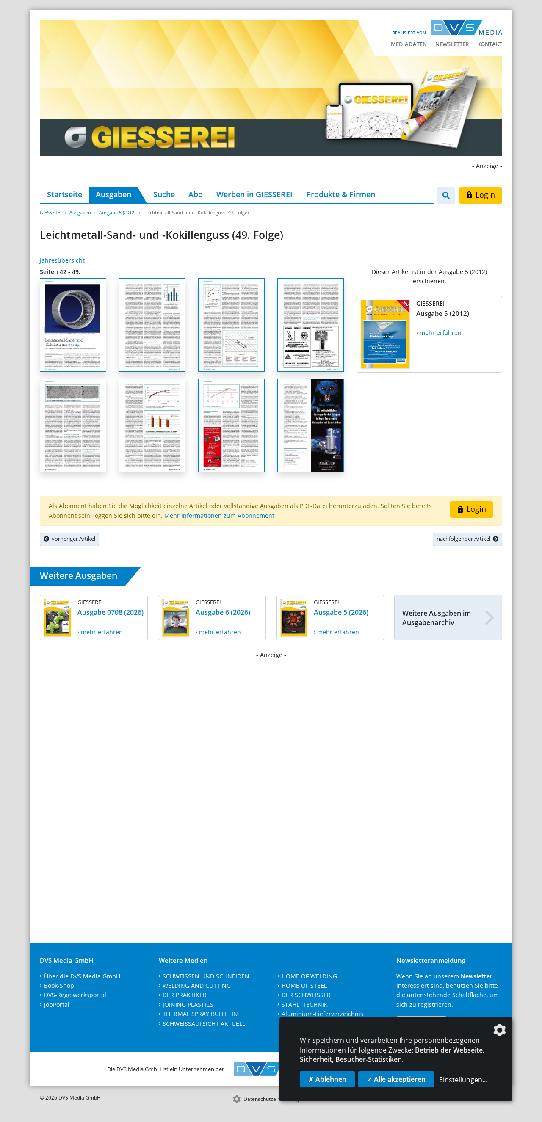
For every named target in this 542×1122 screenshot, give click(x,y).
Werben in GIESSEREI (254, 194)
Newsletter (452, 44)
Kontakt (489, 44)
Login (484, 195)
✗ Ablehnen (327, 1079)
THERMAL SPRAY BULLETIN (200, 1014)
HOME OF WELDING (309, 976)
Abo (195, 194)
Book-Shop (59, 985)
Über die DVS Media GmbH (82, 976)
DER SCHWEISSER (306, 995)
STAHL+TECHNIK (305, 1004)
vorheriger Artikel (72, 538)
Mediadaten (409, 44)
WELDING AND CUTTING (197, 985)
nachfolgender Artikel (465, 538)
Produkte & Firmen (340, 194)
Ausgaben (113, 194)
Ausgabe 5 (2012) (117, 212)
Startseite (64, 194)
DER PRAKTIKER (185, 995)
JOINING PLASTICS (188, 1004)
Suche (164, 194)
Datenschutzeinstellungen (274, 1099)
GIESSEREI (50, 212)
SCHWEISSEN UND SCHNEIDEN (206, 976)
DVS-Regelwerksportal (75, 995)
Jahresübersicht (62, 260)
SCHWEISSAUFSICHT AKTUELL (204, 1024)
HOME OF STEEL (304, 985)
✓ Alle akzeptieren (396, 1079)
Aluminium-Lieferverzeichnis (322, 1014)
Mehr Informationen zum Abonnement (219, 515)
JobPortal (56, 1004)
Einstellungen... (463, 1079)
